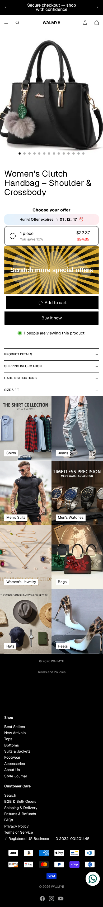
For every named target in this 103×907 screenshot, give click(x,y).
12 (73, 153)
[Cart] (96, 23)
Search (10, 795)
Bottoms (11, 745)
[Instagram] (51, 898)
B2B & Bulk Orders (20, 801)
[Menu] (6, 23)
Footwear (12, 757)
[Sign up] (93, 697)
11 (68, 153)
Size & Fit (11, 390)
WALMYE (57, 661)
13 (78, 153)
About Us (12, 769)
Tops (8, 738)
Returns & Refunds (20, 813)
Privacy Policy (16, 826)
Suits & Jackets (17, 751)
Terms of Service (18, 832)
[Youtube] (61, 898)
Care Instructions (20, 378)
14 (83, 153)
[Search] (17, 23)
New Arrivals (15, 732)
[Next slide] (97, 7)
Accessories (14, 763)
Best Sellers (14, 726)
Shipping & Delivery (21, 807)
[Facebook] (42, 898)
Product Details (18, 354)
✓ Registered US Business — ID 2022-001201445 (47, 838)
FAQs (8, 820)
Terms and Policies (51, 672)
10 (63, 153)
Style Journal (15, 775)
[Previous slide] (6, 7)
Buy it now (51, 318)
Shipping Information (23, 366)
